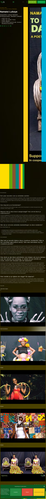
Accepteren (16, 492)
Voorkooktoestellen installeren (39, 492)
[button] (44, 486)
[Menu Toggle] (13, 2)
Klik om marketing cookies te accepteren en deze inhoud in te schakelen (23, 309)
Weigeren (27, 492)
